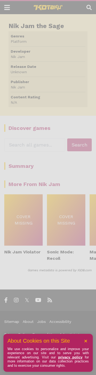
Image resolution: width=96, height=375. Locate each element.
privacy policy (70, 357)
